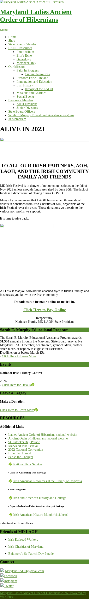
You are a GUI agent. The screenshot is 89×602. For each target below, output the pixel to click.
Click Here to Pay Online (44, 310)
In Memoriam (17, 119)
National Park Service (27, 464)
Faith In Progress (28, 70)
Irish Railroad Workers (23, 539)
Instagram (10, 581)
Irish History (25, 85)
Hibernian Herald (19, 453)
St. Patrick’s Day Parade (24, 442)
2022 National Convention (25, 449)
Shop (11, 40)
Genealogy (24, 59)
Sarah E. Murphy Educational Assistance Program (41, 115)
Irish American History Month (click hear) (40, 514)
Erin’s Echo (24, 55)
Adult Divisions (27, 104)
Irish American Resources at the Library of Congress (47, 481)
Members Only (26, 63)
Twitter (8, 586)
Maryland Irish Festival (23, 446)
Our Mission (16, 66)
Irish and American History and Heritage (39, 498)
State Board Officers (21, 111)
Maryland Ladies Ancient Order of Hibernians (36, 15)
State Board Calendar (22, 44)
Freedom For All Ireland (32, 78)
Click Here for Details (16, 385)
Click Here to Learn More (19, 356)
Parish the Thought (20, 457)
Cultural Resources (37, 74)
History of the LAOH (39, 89)
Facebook (10, 576)
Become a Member (20, 100)
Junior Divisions (27, 107)
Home (12, 37)
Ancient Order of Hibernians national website (38, 438)
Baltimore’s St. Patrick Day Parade (31, 553)
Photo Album (25, 51)
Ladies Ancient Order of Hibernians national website (42, 434)
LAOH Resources (20, 48)
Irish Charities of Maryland (25, 546)
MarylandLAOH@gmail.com (24, 571)
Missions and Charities (31, 93)
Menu (4, 30)
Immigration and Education (34, 81)
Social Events (25, 96)
